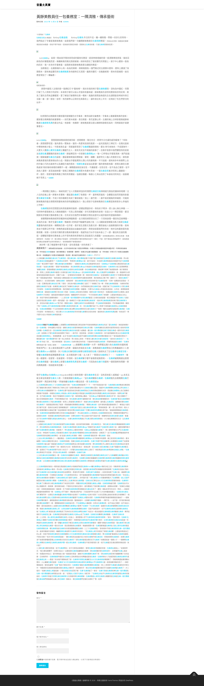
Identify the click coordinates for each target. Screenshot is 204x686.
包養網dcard (52, 303)
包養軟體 (103, 88)
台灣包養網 (85, 297)
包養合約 (53, 157)
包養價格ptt (90, 153)
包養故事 (91, 300)
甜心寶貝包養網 (54, 150)
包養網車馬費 (46, 122)
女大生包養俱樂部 (67, 312)
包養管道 (62, 258)
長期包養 (42, 153)
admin (66, 22)
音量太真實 (43, 4)
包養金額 (63, 37)
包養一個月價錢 (78, 258)
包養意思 (105, 170)
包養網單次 (112, 266)
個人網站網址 (41, 647)
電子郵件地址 (42, 637)
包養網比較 (84, 264)
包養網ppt (105, 264)
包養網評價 (125, 333)
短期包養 (81, 164)
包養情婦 (97, 41)
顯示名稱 (40, 627)
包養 (87, 44)
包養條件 (39, 295)
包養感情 (75, 336)
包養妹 (80, 37)
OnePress (129, 680)
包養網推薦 (64, 71)
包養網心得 (45, 306)
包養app (82, 266)
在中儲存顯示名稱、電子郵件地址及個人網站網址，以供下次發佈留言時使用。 (69, 659)
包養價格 (116, 390)
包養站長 (53, 283)
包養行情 (70, 272)
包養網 (47, 34)
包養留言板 (40, 37)
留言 (38, 598)
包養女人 (90, 255)
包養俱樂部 (54, 306)
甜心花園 (100, 272)
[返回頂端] (194, 675)
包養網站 (59, 261)
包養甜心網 (74, 292)
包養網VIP (71, 381)
